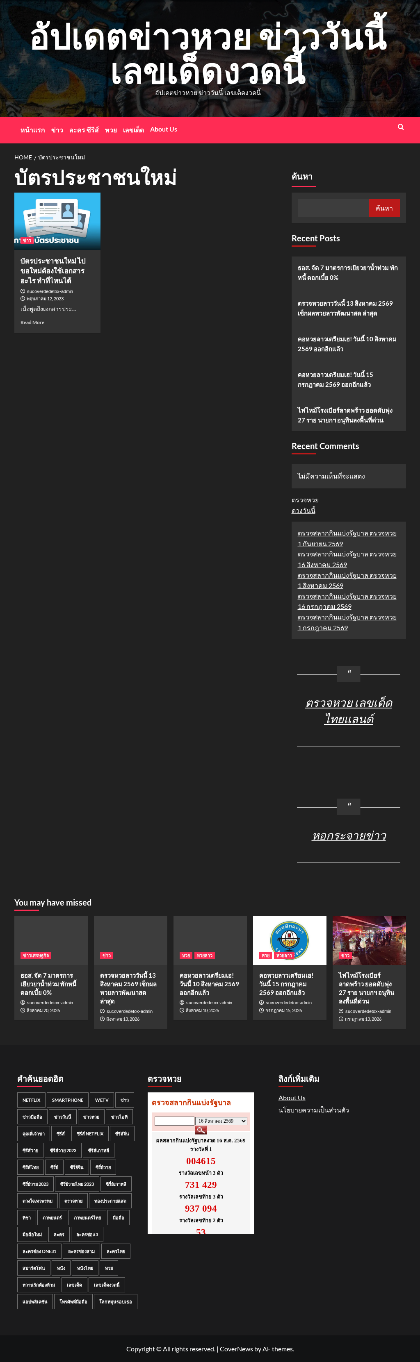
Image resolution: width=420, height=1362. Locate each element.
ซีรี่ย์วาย (103, 1167)
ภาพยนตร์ (52, 1217)
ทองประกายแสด (110, 1200)
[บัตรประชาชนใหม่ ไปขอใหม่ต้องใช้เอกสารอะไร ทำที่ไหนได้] (57, 221)
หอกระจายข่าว (349, 835)
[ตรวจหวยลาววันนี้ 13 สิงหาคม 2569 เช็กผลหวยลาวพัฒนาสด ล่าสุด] (130, 940)
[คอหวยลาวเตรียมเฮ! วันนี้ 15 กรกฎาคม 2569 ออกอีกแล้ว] (289, 940)
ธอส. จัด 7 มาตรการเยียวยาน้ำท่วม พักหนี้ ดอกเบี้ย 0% (348, 272)
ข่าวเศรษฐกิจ (36, 955)
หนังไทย (85, 1268)
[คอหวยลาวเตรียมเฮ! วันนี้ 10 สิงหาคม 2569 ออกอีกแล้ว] (210, 940)
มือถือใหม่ (32, 1234)
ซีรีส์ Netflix (90, 1133)
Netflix (31, 1100)
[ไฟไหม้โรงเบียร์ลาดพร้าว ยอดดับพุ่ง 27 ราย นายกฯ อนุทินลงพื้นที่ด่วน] (369, 940)
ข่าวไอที (119, 1116)
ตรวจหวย (305, 500)
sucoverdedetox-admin (50, 291)
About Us (163, 129)
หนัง (61, 1268)
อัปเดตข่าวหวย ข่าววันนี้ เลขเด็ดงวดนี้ (208, 53)
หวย (111, 130)
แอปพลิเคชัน (35, 1301)
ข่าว (57, 130)
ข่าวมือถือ (32, 1116)
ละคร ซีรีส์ (84, 130)
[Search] (401, 127)
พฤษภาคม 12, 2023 (45, 298)
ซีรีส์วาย (30, 1150)
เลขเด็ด (133, 130)
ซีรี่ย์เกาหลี (116, 1184)
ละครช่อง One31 (39, 1251)
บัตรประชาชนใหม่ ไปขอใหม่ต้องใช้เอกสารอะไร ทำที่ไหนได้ (53, 271)
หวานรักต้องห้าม (39, 1284)
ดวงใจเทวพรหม (37, 1200)
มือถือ (118, 1217)
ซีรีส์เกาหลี (98, 1150)
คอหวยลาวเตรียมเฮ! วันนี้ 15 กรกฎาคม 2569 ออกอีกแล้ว (335, 379)
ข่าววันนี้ (62, 1116)
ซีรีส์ (61, 1133)
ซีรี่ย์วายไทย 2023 (77, 1184)
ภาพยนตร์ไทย (87, 1217)
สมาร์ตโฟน (34, 1268)
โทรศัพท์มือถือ (73, 1301)
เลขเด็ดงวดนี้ (107, 1284)
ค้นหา (302, 176)
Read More (32, 322)
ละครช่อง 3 (87, 1234)
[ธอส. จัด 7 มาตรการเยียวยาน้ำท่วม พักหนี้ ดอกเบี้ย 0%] (51, 940)
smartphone (67, 1100)
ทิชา (27, 1217)
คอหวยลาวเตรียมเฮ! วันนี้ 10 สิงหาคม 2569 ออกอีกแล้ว (347, 343)
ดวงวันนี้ (303, 510)
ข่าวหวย (91, 1116)
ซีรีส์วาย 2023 (63, 1150)
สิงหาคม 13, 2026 (122, 1019)
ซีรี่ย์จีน (77, 1167)
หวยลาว (204, 955)
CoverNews (236, 1349)
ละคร (59, 1234)
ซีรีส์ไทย (31, 1167)
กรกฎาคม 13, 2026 (363, 1019)
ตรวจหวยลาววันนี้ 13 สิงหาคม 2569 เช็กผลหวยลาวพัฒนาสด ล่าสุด (345, 308)
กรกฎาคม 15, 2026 (283, 1010)
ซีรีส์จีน (122, 1133)
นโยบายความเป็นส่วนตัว (313, 1110)
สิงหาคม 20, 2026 (43, 1010)
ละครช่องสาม (81, 1251)
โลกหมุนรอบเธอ (115, 1301)
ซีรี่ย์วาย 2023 (35, 1184)
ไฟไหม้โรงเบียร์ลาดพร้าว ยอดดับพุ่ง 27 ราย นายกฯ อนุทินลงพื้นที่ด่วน (345, 415)
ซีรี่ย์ (54, 1167)
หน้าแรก (33, 130)
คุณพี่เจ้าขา (34, 1133)
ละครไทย (116, 1251)
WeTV (102, 1100)
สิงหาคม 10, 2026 (202, 1010)
